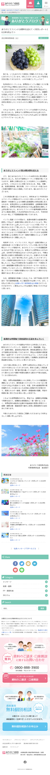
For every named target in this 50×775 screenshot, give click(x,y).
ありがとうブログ (13, 10)
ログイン (38, 9)
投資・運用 (7, 586)
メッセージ (7, 581)
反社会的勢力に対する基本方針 (12, 743)
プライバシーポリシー (21, 740)
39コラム (6, 595)
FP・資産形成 (8, 590)
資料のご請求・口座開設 (25, 678)
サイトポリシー (7, 740)
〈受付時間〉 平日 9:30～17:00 (26, 668)
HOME (3, 10)
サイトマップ (14, 747)
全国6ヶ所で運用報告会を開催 (26, 283)
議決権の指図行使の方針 (31, 743)
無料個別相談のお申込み (25, 726)
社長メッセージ (43, 38)
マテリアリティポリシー (37, 740)
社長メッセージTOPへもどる (25, 548)
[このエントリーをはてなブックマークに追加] (34, 565)
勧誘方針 (5, 747)
